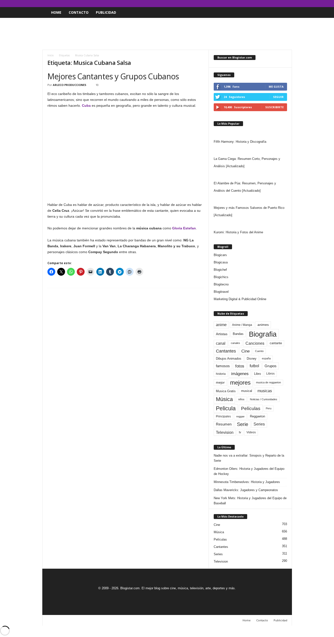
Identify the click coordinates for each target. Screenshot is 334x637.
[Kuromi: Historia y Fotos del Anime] (250, 224)
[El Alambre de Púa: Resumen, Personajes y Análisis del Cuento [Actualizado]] (250, 175)
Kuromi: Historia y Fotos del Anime (238, 232)
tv (240, 432)
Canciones (254, 343)
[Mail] (273, 3)
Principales (223, 416)
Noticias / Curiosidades (263, 399)
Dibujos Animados (228, 358)
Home (56, 12)
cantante (276, 343)
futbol (254, 366)
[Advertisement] (167, 34)
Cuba (86, 105)
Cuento (259, 351)
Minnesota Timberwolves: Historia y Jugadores (247, 482)
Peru (268, 408)
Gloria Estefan (184, 228)
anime (221, 325)
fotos (239, 366)
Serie (242, 424)
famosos (223, 366)
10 (97, 85)
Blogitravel (221, 292)
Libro (257, 374)
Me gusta (276, 86)
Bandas (238, 334)
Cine (245, 351)
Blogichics (221, 277)
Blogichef (220, 269)
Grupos (271, 366)
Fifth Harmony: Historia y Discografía (240, 141)
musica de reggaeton (268, 382)
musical (246, 391)
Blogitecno (221, 284)
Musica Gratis (226, 391)
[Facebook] (265, 3)
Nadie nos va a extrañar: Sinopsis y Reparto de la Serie (249, 458)
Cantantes (226, 351)
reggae (240, 416)
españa (266, 358)
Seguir (278, 97)
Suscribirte (274, 107)
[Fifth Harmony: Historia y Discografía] (250, 133)
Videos (251, 432)
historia (221, 374)
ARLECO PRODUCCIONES (69, 85)
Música (224, 399)
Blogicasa (221, 262)
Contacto (79, 12)
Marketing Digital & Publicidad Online (240, 299)
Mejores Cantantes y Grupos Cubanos (113, 76)
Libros (270, 373)
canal (220, 343)
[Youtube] (288, 3)
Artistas (221, 334)
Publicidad (106, 12)
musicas (264, 391)
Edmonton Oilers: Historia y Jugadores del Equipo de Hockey (249, 471)
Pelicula (226, 408)
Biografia (263, 334)
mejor (220, 382)
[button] (284, 12)
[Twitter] (281, 3)
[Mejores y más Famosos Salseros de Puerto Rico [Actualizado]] (250, 199)
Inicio (50, 55)
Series (259, 424)
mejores (240, 382)
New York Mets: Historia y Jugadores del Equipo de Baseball (250, 500)
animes (263, 325)
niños (241, 399)
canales (235, 343)
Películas (250, 408)
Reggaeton (257, 416)
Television (225, 432)
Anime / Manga (242, 325)
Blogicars (220, 255)
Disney (251, 358)
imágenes (240, 373)
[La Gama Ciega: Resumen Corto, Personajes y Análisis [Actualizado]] (250, 150)
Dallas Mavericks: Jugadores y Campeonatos (246, 490)
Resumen (224, 424)
